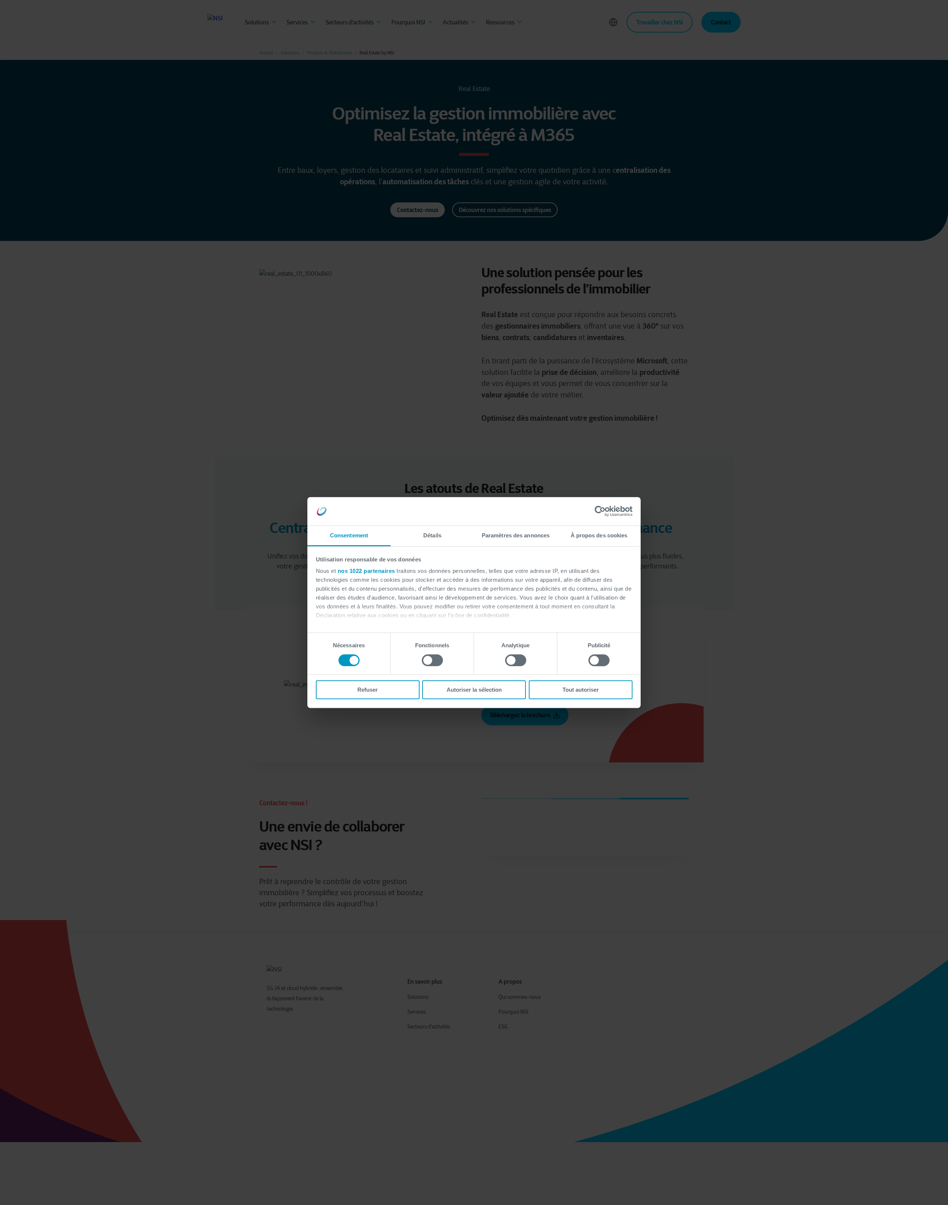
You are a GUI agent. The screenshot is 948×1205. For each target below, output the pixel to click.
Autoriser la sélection (474, 690)
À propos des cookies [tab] (599, 535)
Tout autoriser (581, 690)
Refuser (367, 690)
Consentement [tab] (349, 535)
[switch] (432, 660)
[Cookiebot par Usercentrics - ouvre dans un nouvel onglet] (600, 511)
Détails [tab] (432, 535)
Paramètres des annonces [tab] (516, 535)
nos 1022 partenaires (366, 571)
